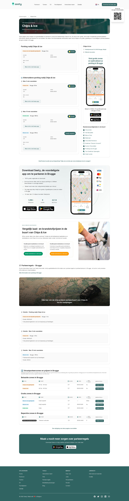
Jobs (67, 476)
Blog (43, 485)
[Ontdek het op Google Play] (96, 115)
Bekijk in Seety (99, 385)
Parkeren (21, 476)
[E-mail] (109, 496)
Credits (91, 476)
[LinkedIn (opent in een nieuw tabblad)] (105, 496)
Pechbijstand (22, 485)
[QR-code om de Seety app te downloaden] (117, 16)
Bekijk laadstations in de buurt (33, 253)
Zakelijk (21, 488)
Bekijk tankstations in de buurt (59, 253)
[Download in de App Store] (96, 119)
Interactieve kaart (47, 474)
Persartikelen (69, 479)
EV (20, 482)
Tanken (21, 479)
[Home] (17, 4)
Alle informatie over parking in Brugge (30, 273)
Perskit (68, 482)
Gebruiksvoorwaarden (95, 474)
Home (21, 474)
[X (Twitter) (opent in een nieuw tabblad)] (98, 496)
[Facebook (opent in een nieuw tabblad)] (95, 496)
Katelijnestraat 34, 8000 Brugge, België (32, 29)
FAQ (43, 476)
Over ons (68, 474)
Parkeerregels (22, 16)
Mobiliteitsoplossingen (48, 482)
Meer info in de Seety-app (32, 67)
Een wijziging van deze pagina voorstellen (64, 428)
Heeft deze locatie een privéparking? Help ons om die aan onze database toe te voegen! (64, 161)
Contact (68, 485)
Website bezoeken (90, 52)
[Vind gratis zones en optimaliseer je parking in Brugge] (95, 86)
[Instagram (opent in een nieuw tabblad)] (102, 496)
